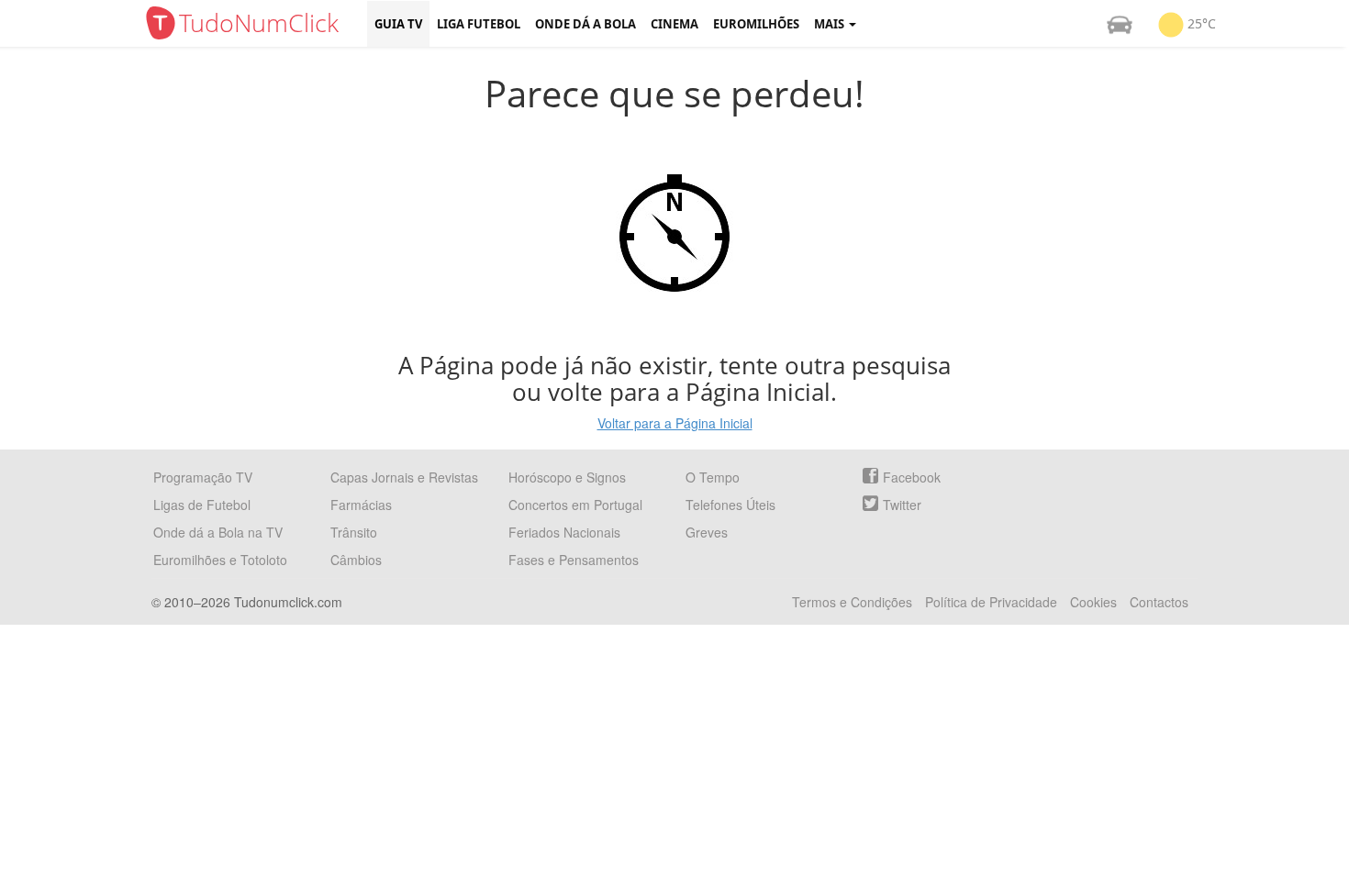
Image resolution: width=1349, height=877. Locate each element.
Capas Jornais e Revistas (404, 477)
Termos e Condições (852, 602)
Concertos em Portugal (575, 504)
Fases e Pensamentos (573, 559)
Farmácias (361, 504)
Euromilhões (756, 24)
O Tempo (713, 477)
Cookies (1093, 602)
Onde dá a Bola (585, 24)
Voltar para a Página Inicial (675, 423)
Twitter (902, 504)
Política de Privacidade (991, 602)
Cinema (674, 24)
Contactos (1159, 602)
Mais (830, 24)
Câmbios (356, 559)
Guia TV (398, 24)
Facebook (912, 477)
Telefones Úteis (730, 504)
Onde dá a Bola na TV (218, 532)
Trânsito (353, 532)
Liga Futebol (478, 24)
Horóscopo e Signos (567, 477)
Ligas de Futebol (202, 504)
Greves (707, 532)
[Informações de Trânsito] (1119, 24)
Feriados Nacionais (564, 532)
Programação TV (202, 477)
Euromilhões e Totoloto (220, 559)
